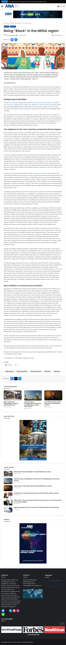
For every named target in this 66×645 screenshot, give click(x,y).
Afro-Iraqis (47, 102)
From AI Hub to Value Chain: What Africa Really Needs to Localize (52, 403)
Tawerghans (14, 108)
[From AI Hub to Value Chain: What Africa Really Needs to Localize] (53, 395)
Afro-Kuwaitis (24, 104)
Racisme (48, 371)
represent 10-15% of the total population (44, 173)
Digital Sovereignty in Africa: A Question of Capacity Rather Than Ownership (36, 507)
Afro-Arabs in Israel (37, 102)
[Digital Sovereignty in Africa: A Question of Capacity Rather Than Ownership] (8, 510)
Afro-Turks (7, 104)
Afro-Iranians (53, 104)
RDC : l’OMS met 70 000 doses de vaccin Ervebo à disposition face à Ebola (27, 1)
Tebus (53, 106)
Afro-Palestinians (14, 102)
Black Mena (10, 371)
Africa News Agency (11, 35)
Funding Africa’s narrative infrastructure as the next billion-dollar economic (36, 493)
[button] (63, 624)
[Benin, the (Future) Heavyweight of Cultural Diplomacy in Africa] (13, 395)
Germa (44, 230)
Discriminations (22, 371)
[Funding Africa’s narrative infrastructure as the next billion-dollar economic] (8, 495)
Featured (11, 23)
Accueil (7, 23)
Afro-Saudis (32, 104)
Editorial (7, 26)
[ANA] (12, 6)
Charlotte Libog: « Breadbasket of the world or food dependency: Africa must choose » (33, 404)
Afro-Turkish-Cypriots (42, 104)
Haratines (28, 108)
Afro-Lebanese (55, 102)
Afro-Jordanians (15, 104)
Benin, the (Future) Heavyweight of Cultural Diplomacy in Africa (11, 403)
